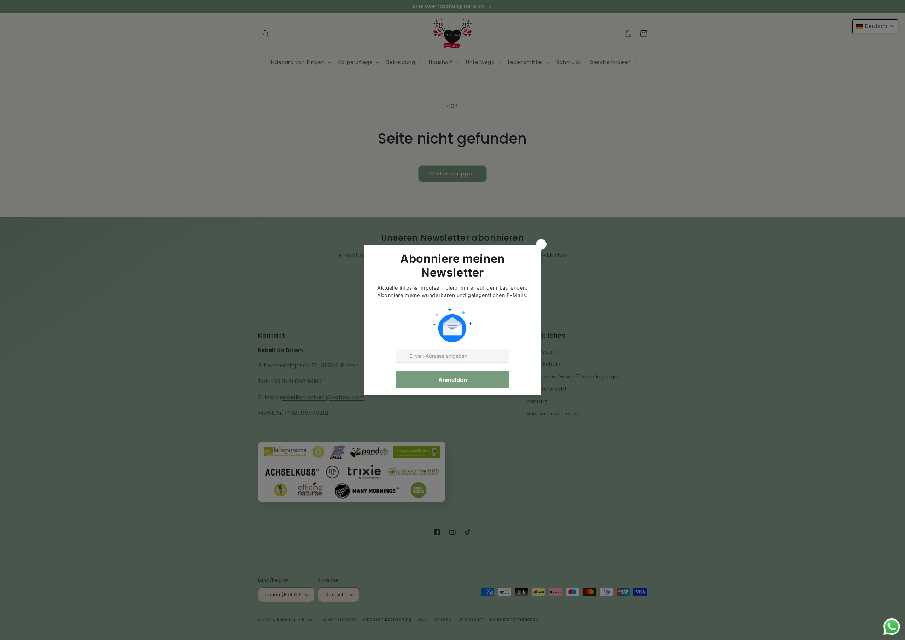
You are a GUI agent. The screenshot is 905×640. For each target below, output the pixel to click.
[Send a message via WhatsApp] (891, 626)
